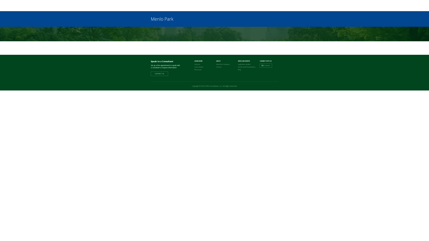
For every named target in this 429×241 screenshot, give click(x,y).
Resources (198, 70)
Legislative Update (244, 64)
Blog (239, 70)
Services (197, 64)
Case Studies (198, 67)
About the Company (223, 64)
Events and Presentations (247, 67)
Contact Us (159, 74)
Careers (219, 67)
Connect (267, 65)
